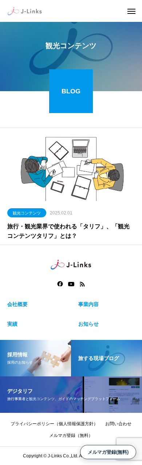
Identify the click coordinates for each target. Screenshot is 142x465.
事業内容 (88, 304)
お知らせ (88, 324)
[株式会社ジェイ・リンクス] (24, 11)
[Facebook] (60, 284)
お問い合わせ (118, 423)
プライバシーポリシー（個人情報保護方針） (54, 423)
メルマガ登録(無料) (108, 452)
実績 (12, 324)
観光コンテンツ (27, 213)
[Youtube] (71, 284)
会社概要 (17, 304)
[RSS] (82, 284)
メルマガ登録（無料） (71, 435)
